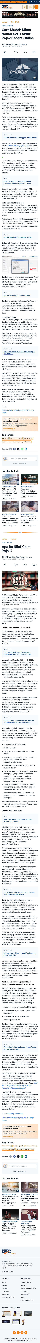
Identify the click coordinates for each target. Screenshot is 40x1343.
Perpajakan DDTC (8, 1297)
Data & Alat (5, 1294)
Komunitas (5, 1291)
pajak (21, 1146)
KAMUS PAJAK (7, 543)
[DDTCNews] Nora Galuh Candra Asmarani (17, 557)
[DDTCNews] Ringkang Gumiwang (14, 44)
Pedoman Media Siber (29, 1288)
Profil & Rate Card (27, 1300)
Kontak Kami (25, 1294)
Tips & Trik (15, 22)
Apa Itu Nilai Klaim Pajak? (30, 2)
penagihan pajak (8, 1149)
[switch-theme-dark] (25, 7)
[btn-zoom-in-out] (4, 52)
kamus (15, 1146)
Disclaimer (24, 1291)
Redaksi (24, 1285)
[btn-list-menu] (36, 7)
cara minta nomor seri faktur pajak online (16, 442)
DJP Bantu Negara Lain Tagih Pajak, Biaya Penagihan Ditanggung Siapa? (19, 1085)
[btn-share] (24, 52)
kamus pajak (6, 1146)
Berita (4, 1282)
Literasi (4, 22)
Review (4, 1288)
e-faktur (5, 438)
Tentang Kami (26, 1282)
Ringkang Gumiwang (15, 1114)
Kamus (13, 539)
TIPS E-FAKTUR (7, 26)
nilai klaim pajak (30, 1146)
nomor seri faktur (16, 438)
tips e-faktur (28, 438)
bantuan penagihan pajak (25, 1149)
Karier (23, 1297)
